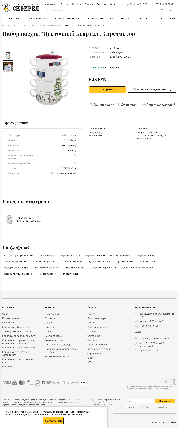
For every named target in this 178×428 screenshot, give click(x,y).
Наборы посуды (70, 273)
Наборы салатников (75, 267)
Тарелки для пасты (70, 255)
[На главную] (20, 8)
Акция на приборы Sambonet (19, 255)
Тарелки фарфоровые (42, 261)
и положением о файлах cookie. (66, 414)
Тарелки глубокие (95, 255)
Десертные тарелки (99, 261)
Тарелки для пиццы (148, 255)
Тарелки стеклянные (15, 261)
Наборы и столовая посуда (62, 173)
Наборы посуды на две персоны (137, 267)
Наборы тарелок (47, 273)
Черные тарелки (124, 261)
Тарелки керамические (71, 261)
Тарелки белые (47, 255)
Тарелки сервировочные (46, 267)
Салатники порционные (103, 267)
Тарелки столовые (147, 261)
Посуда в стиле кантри (16, 267)
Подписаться (165, 401)
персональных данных (159, 407)
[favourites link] (162, 10)
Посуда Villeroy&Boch (121, 255)
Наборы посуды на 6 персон (18, 273)
